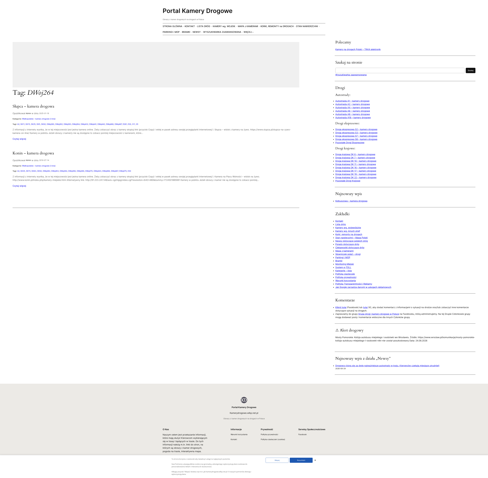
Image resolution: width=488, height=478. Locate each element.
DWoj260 (50, 124)
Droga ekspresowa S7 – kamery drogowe (356, 136)
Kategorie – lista (343, 270)
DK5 (38, 124)
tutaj (365, 307)
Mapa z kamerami (344, 251)
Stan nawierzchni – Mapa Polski (351, 237)
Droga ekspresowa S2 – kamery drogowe (356, 129)
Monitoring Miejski (344, 264)
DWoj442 (101, 124)
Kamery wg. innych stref (347, 231)
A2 (18, 124)
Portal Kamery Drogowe (197, 10)
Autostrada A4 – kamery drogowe (352, 107)
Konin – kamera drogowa (33, 153)
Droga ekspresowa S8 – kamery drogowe (356, 139)
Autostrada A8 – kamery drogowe (352, 114)
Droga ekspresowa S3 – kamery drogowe (356, 132)
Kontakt (339, 221)
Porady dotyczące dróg (347, 244)
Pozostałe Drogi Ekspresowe (349, 142)
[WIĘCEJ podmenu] (253, 32)
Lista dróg (340, 224)
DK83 (34, 171)
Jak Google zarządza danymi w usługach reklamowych (363, 287)
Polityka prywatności (345, 277)
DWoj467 (118, 124)
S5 (137, 124)
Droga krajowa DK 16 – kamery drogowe (355, 167)
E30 (129, 124)
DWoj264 (76, 124)
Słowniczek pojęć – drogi (348, 254)
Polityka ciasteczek (345, 274)
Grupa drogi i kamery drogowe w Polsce (378, 314)
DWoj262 (59, 124)
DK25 (33, 124)
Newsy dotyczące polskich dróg (351, 241)
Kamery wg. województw (348, 227)
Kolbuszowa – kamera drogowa (351, 201)
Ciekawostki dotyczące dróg (349, 247)
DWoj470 (123, 171)
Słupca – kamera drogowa (33, 106)
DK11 (22, 124)
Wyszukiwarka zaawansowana (351, 75)
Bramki (338, 261)
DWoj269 (80, 171)
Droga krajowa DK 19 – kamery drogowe (355, 174)
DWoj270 (89, 171)
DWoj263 (67, 124)
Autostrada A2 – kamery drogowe (352, 104)
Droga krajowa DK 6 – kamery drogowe (355, 154)
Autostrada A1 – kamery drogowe (352, 101)
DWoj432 (84, 124)
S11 (133, 124)
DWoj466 (110, 124)
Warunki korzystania (345, 280)
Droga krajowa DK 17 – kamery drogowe (355, 171)
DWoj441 (92, 124)
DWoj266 (72, 171)
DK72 (28, 171)
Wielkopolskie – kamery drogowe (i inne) (39, 119)
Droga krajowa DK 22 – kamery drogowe (355, 177)
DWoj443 (97, 171)
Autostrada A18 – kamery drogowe (353, 117)
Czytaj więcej (19, 139)
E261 (125, 124)
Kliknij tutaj (340, 307)
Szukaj (470, 70)
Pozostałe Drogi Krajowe (347, 181)
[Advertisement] (89, 66)
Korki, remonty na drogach (348, 234)
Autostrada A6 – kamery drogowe (352, 111)
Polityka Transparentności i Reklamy (353, 284)
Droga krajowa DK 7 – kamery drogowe (355, 157)
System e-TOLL (343, 267)
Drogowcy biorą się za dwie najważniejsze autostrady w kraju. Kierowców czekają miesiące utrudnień (387, 365)
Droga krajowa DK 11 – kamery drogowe (355, 164)
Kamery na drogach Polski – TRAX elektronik (358, 49)
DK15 (28, 124)
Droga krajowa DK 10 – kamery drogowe (355, 161)
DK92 (43, 124)
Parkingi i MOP (342, 257)
